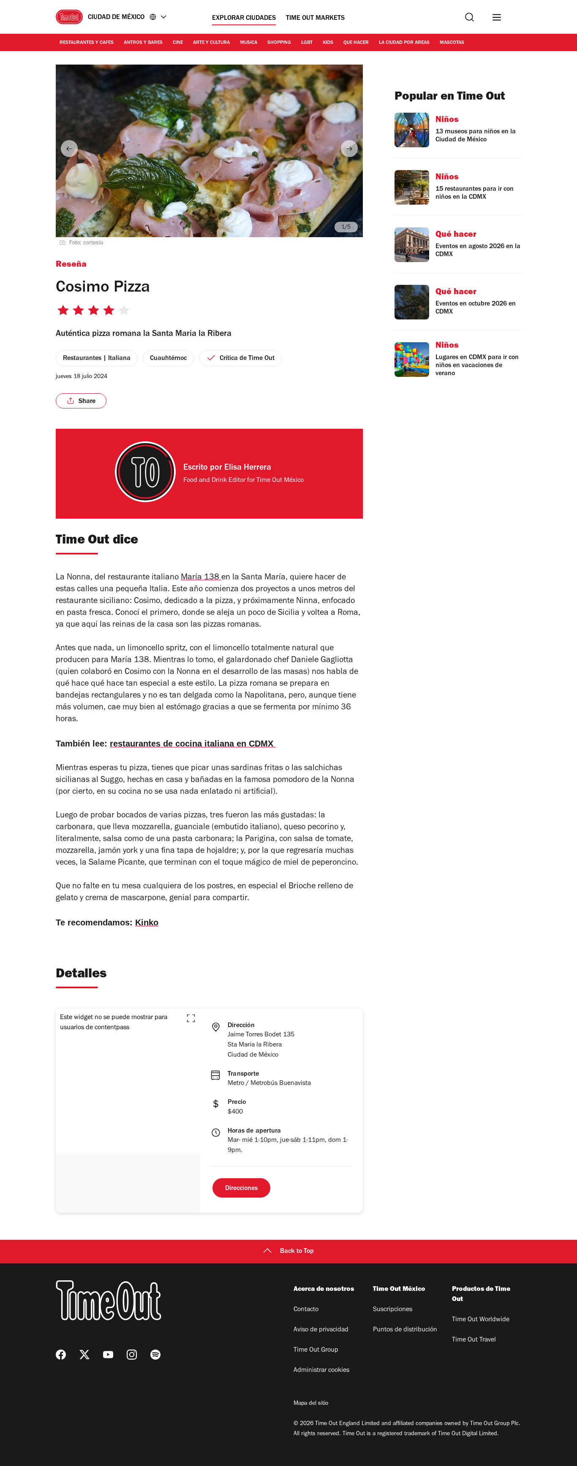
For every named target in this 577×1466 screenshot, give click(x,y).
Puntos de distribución (405, 1330)
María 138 (201, 578)
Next (349, 148)
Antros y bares (143, 43)
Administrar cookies (321, 1370)
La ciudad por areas (404, 43)
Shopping (279, 43)
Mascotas (452, 43)
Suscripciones (392, 1309)
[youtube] (108, 1355)
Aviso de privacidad (321, 1330)
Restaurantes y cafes (87, 43)
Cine (178, 43)
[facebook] (61, 1355)
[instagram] (132, 1355)
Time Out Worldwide (480, 1320)
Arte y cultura (211, 43)
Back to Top (297, 1251)
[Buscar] (469, 17)
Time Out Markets (315, 18)
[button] (191, 1018)
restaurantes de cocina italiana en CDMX (193, 743)
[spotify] (155, 1355)
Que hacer (356, 43)
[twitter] (84, 1355)
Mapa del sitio (311, 1404)
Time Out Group (316, 1350)
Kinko (146, 922)
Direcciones (241, 1188)
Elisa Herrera (247, 468)
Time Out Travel (474, 1340)
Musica (248, 43)
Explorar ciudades (244, 18)
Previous (69, 148)
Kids (328, 43)
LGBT (307, 43)
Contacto (306, 1309)
